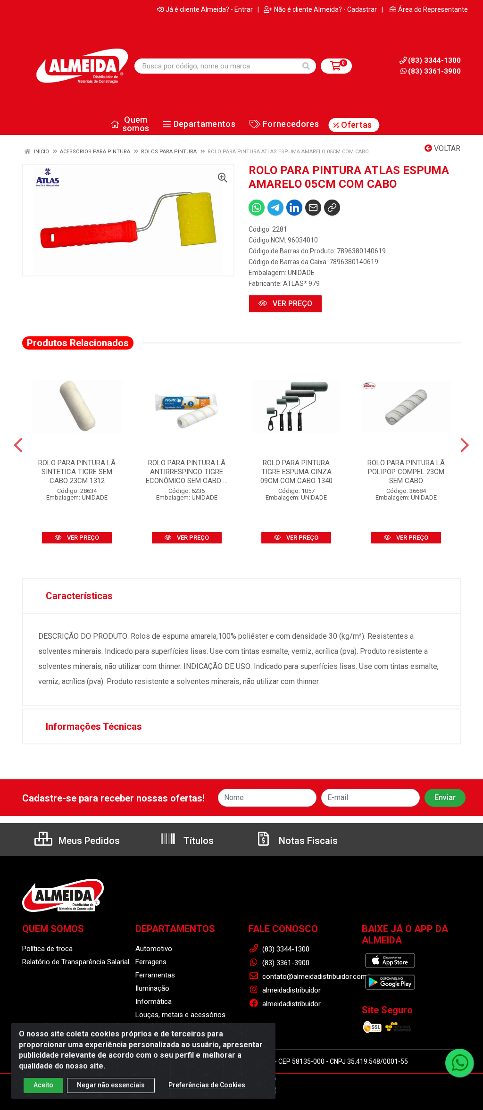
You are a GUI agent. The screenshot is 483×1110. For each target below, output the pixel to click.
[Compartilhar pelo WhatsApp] (257, 208)
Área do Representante (433, 9)
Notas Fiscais (307, 840)
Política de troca (47, 948)
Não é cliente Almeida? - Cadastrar (325, 9)
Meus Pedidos (88, 840)
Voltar (446, 148)
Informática (153, 1001)
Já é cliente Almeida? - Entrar (209, 9)
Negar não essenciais (111, 1085)
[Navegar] (18, 445)
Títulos (197, 840)
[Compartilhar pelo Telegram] (275, 208)
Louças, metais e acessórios (180, 1014)
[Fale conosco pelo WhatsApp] (459, 1063)
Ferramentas (155, 975)
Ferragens (151, 962)
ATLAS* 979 (301, 283)
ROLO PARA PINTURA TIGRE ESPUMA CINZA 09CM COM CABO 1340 (296, 472)
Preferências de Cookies (206, 1085)
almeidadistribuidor (290, 990)
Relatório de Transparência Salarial (75, 962)
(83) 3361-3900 (434, 71)
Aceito (43, 1085)
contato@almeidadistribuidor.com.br (317, 976)
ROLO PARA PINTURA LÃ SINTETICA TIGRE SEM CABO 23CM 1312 (77, 472)
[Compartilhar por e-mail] (313, 208)
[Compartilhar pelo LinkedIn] (294, 208)
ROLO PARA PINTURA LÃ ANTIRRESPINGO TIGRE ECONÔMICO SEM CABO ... (186, 472)
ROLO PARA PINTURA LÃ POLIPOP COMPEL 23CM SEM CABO (406, 472)
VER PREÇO (291, 303)
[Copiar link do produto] (332, 208)
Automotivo (153, 948)
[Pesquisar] (306, 66)
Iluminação (152, 988)
